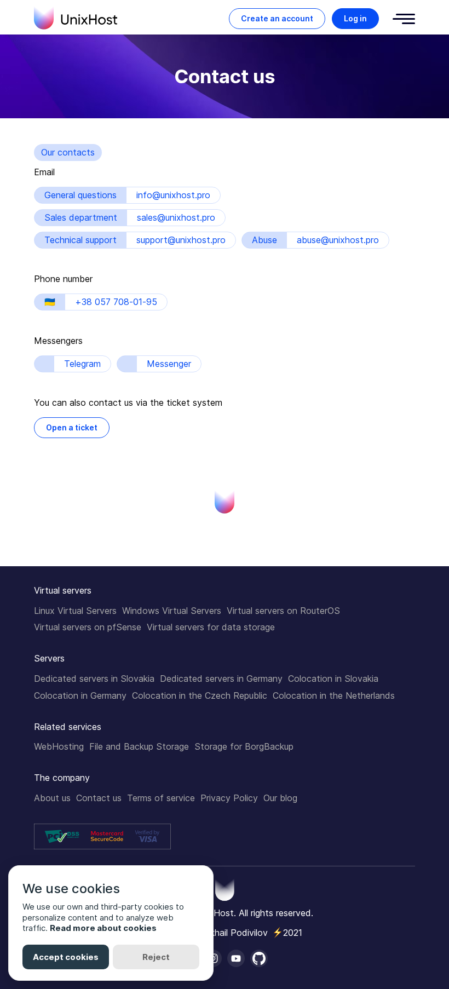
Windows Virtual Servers (171, 610)
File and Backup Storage (139, 746)
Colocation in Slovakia (333, 678)
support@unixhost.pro (181, 239)
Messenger (169, 363)
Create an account (277, 18)
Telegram (82, 363)
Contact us (99, 797)
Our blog (280, 797)
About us (52, 797)
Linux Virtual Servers (75, 610)
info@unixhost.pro (173, 194)
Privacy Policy (229, 797)
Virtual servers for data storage (211, 627)
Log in (355, 18)
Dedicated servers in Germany (221, 678)
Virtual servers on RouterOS (283, 610)
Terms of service (161, 797)
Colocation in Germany (80, 695)
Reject (156, 957)
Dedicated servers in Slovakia (94, 678)
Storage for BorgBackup (243, 746)
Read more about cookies (103, 928)
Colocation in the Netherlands (334, 695)
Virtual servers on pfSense (87, 627)
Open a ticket (71, 427)
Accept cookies (66, 957)
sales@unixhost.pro (176, 217)
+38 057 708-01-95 (116, 301)
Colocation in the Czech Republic (199, 695)
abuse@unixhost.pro (338, 239)
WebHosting (59, 746)
